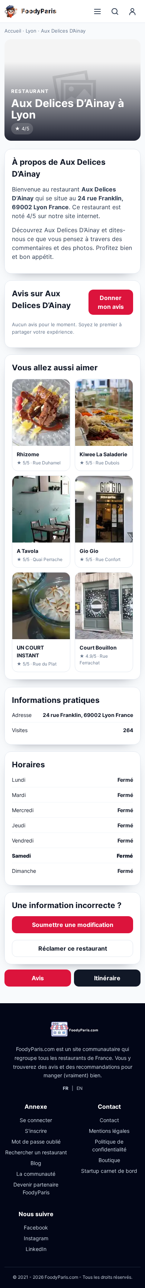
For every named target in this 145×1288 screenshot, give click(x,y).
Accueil (12, 31)
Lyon (31, 31)
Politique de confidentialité (109, 1145)
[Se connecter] (132, 11)
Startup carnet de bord (109, 1171)
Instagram (36, 1238)
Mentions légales (109, 1131)
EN (80, 1088)
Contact (109, 1120)
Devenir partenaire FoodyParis (35, 1188)
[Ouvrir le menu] (97, 11)
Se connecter (36, 1120)
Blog (35, 1163)
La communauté (35, 1174)
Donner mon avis (111, 302)
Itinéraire (107, 978)
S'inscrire (36, 1131)
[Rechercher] (115, 11)
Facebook (36, 1227)
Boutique (109, 1160)
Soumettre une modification (72, 924)
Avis (38, 978)
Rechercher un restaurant (36, 1152)
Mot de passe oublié (36, 1141)
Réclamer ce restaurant (72, 948)
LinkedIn (36, 1249)
